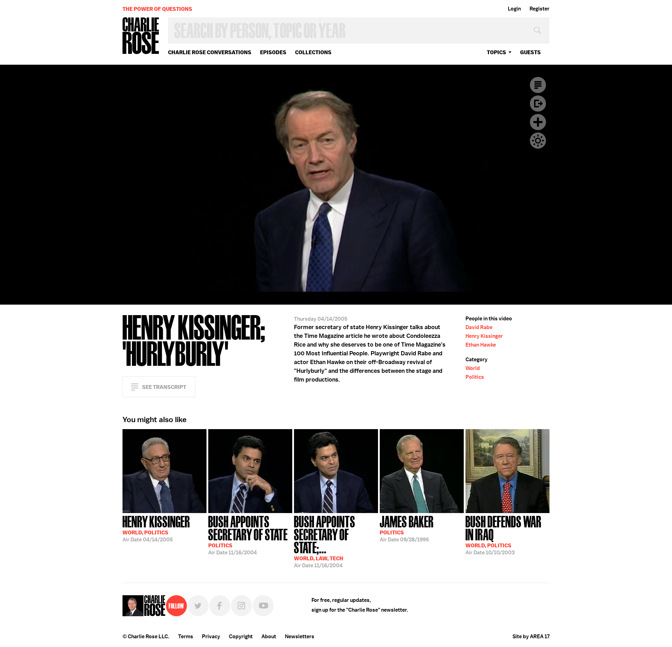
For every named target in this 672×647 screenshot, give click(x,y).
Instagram (241, 605)
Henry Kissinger (484, 336)
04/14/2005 (156, 528)
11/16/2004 (248, 534)
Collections (313, 52)
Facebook (219, 605)
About (268, 636)
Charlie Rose (141, 36)
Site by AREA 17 (531, 636)
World (472, 368)
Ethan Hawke (480, 344)
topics (496, 52)
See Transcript (164, 387)
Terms (185, 636)
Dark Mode (538, 141)
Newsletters (299, 636)
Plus (538, 122)
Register (540, 8)
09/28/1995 (407, 528)
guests (530, 52)
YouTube (263, 605)
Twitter (198, 605)
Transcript (538, 85)
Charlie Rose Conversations (209, 52)
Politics (474, 377)
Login (514, 8)
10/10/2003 (503, 534)
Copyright (241, 636)
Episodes (273, 52)
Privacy (211, 636)
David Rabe (478, 327)
